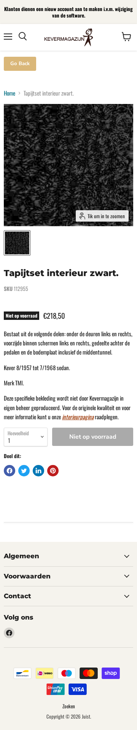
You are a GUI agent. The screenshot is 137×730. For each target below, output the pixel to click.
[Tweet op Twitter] (24, 470)
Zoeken (68, 706)
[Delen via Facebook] (9, 470)
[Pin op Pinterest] (53, 470)
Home (9, 93)
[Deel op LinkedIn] (38, 470)
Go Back (20, 63)
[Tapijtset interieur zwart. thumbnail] (17, 243)
